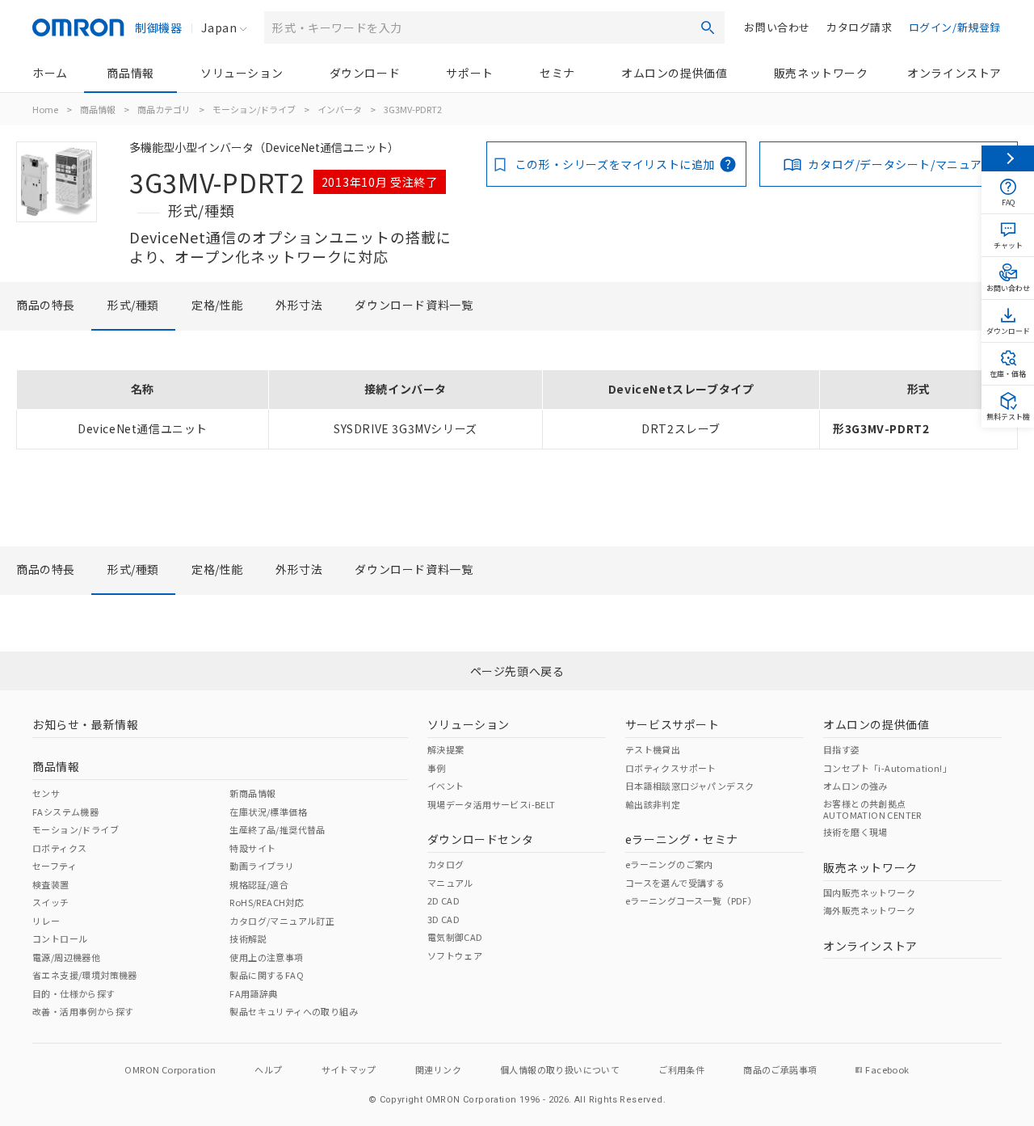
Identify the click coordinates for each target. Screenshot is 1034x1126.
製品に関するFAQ (266, 974)
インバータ (339, 109)
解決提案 (445, 749)
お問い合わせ (777, 27)
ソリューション (241, 73)
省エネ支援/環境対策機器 (84, 974)
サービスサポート (672, 724)
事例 (436, 767)
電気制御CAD (455, 936)
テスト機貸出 (652, 749)
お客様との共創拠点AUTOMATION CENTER (872, 809)
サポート (469, 73)
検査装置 (50, 884)
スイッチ (50, 902)
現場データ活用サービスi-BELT (491, 804)
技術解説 (248, 938)
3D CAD (443, 919)
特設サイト (252, 847)
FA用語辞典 (253, 993)
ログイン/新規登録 (955, 27)
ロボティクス (59, 847)
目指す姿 (841, 749)
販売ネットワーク (821, 73)
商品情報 (130, 73)
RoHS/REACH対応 (266, 902)
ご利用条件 (681, 1069)
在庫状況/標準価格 (268, 811)
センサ (46, 793)
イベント (445, 785)
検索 (707, 27)
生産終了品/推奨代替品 (277, 829)
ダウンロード (365, 73)
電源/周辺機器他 (66, 957)
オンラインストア (954, 73)
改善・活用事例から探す (82, 1011)
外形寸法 (298, 305)
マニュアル (450, 882)
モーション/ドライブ (254, 109)
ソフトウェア (454, 955)
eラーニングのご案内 (669, 864)
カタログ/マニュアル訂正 (281, 920)
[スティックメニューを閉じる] (1007, 158)
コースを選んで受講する (675, 882)
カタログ (445, 864)
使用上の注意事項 (266, 957)
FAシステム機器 (65, 811)
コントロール (59, 938)
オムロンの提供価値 (674, 73)
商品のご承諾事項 (780, 1069)
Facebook (887, 1069)
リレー (46, 920)
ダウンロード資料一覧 (414, 305)
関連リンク (438, 1069)
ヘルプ (268, 1069)
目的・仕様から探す (74, 993)
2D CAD (443, 900)
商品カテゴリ (164, 109)
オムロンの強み (855, 785)
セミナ (557, 73)
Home (45, 109)
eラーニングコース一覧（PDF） (691, 900)
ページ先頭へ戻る (517, 671)
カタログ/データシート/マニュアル (901, 164)
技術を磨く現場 (855, 831)
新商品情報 (252, 793)
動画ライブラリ (261, 865)
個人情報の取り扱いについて (560, 1069)
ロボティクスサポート (671, 767)
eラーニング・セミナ (681, 839)
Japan (219, 27)
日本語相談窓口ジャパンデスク (689, 785)
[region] (517, 409)
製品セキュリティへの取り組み (293, 1011)
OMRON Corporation (170, 1069)
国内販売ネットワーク (869, 892)
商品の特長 (45, 305)
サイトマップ (349, 1069)
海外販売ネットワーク (869, 910)
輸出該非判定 (652, 804)
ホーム (50, 73)
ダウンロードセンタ (480, 839)
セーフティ (54, 865)
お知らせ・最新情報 (85, 724)
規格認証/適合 (258, 884)
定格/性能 (217, 305)
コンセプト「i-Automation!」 (887, 767)
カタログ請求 (859, 27)
